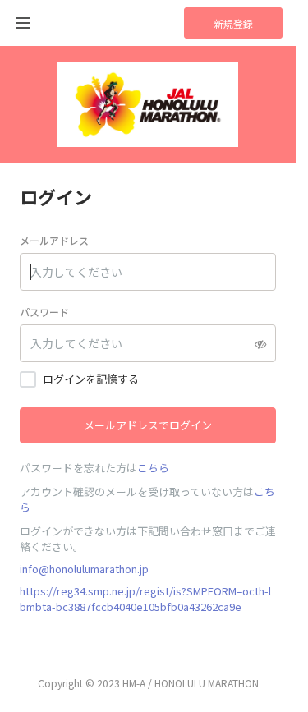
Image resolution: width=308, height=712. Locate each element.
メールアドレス (54, 240)
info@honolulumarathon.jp (84, 568)
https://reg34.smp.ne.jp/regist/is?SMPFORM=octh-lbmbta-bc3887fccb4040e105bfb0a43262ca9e (145, 598)
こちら (153, 467)
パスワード (44, 312)
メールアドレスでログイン (148, 425)
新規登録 (233, 23)
